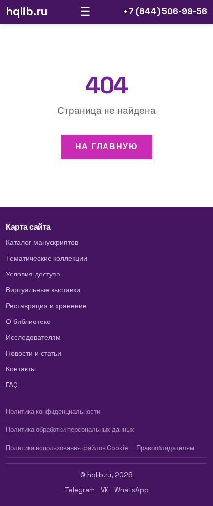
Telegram (80, 490)
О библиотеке (28, 321)
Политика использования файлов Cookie (67, 448)
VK (104, 490)
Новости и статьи (33, 353)
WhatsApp (131, 490)
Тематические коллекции (46, 258)
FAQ (12, 384)
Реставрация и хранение (46, 305)
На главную (106, 146)
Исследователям (33, 337)
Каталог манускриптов (42, 242)
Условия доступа (33, 274)
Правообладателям (165, 448)
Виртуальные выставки (43, 289)
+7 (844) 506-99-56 (165, 11)
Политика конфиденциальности (53, 411)
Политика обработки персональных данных (70, 429)
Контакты (21, 369)
